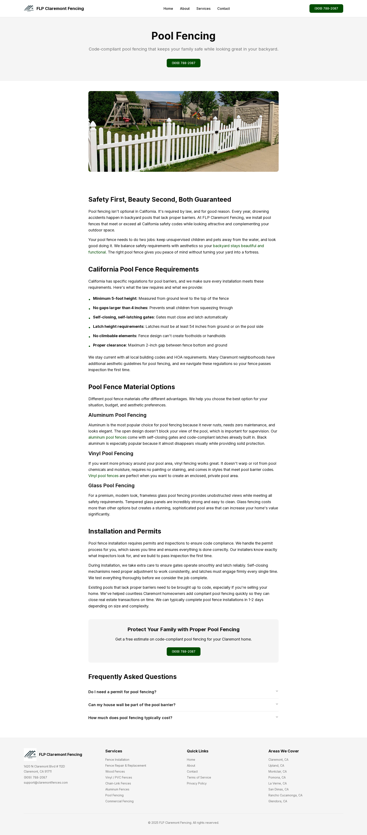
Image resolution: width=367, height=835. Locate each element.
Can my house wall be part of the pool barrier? (131, 705)
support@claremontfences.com (46, 782)
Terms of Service (199, 777)
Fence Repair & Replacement (125, 765)
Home (168, 8)
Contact (223, 8)
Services (203, 8)
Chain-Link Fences (118, 783)
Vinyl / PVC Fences (118, 777)
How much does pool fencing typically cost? (130, 717)
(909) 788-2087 (326, 8)
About (185, 8)
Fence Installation (117, 759)
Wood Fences (115, 771)
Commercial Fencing (119, 801)
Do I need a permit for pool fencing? (122, 692)
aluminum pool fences (107, 437)
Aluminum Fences (117, 789)
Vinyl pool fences (103, 475)
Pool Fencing (114, 795)
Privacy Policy (197, 783)
